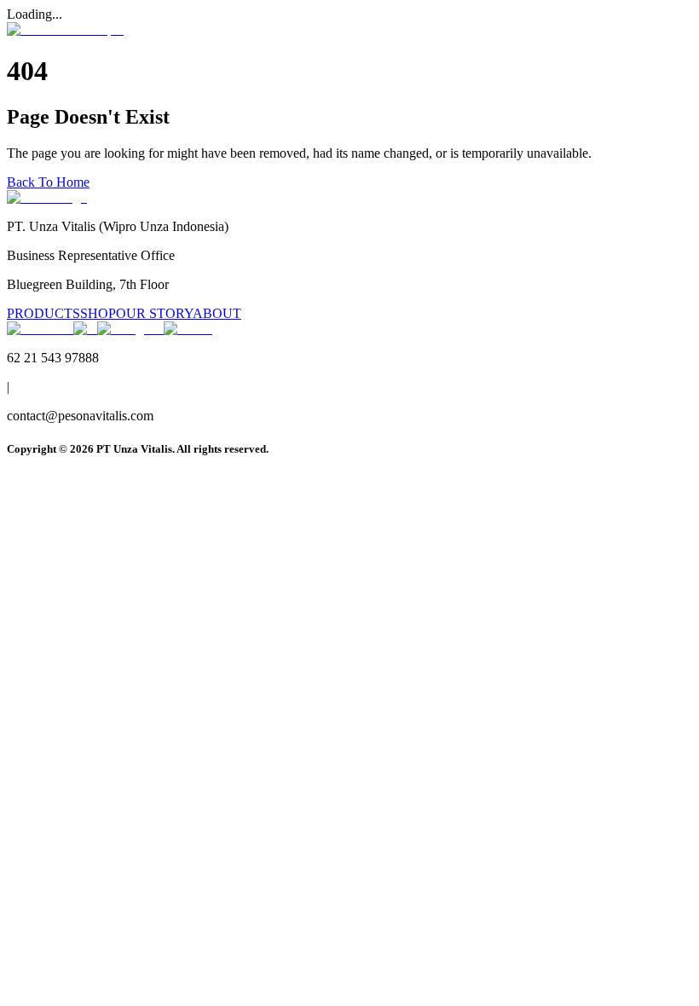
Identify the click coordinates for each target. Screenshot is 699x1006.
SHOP (98, 313)
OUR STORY (154, 313)
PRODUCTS (43, 313)
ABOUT (217, 313)
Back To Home (48, 182)
